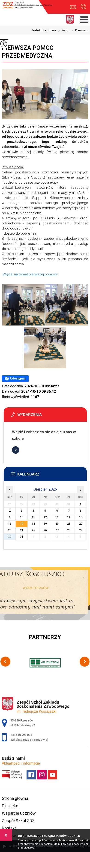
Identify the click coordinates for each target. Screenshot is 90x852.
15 (80, 517)
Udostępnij (18, 378)
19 (45, 523)
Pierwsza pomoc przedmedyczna (28, 51)
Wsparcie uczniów (19, 813)
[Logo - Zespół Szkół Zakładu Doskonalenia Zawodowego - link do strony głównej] (29, 7)
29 (80, 530)
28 (68, 530)
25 (33, 530)
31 (21, 536)
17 (21, 523)
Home (52, 30)
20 (57, 523)
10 (21, 517)
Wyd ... (64, 30)
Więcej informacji (15, 450)
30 (9, 536)
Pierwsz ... (80, 30)
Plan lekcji (11, 805)
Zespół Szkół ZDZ (18, 820)
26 (45, 530)
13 (57, 517)
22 (80, 523)
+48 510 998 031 (83, 7)
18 (33, 523)
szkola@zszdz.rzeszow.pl (74, 7)
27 (57, 530)
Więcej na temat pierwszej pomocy (30, 274)
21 (68, 523)
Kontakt (9, 828)
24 (21, 530)
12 (45, 517)
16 (9, 523)
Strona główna (15, 798)
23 (9, 530)
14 (68, 517)
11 (33, 517)
